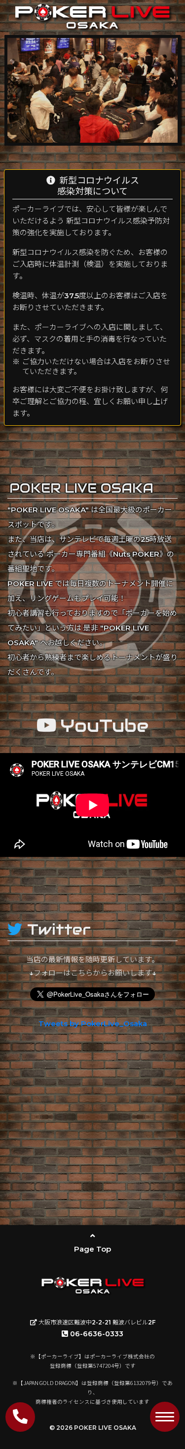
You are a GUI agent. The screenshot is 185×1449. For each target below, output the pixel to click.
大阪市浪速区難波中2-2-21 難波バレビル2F (96, 1322)
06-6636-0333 (96, 1333)
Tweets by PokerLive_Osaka (92, 1023)
